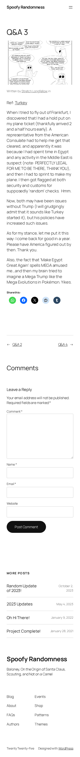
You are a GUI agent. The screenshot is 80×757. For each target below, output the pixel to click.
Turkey (21, 102)
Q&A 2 (17, 344)
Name (12, 464)
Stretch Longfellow (35, 91)
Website (12, 503)
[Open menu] (70, 7)
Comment (14, 411)
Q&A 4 (63, 344)
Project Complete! (24, 631)
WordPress (65, 748)
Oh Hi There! (18, 617)
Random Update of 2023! (22, 588)
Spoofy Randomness (26, 7)
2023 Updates (20, 604)
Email (11, 484)
